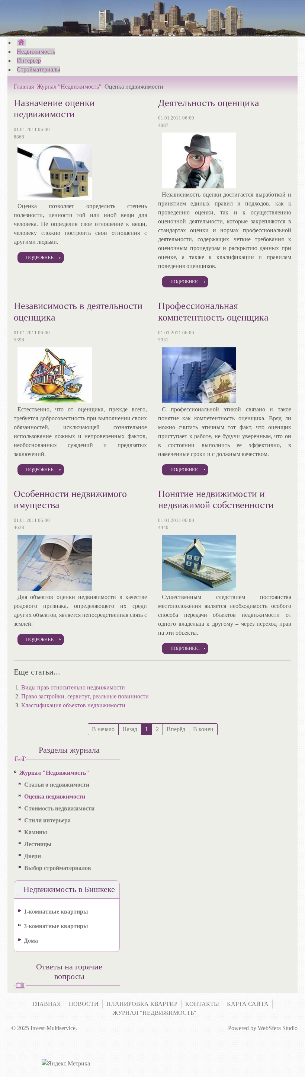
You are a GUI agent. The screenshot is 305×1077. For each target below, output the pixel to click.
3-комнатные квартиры (56, 926)
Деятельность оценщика (208, 103)
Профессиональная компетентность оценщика (213, 311)
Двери (32, 856)
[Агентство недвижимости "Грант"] (21, 42)
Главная (24, 86)
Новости (84, 1004)
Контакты (202, 1004)
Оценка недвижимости (54, 796)
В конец (203, 729)
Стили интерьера (47, 820)
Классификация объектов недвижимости (73, 705)
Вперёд (176, 729)
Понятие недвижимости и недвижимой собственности (216, 499)
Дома (31, 940)
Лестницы (38, 844)
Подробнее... (41, 257)
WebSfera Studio (278, 1028)
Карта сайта (248, 1004)
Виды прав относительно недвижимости (73, 687)
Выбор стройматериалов (57, 868)
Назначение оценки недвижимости (54, 109)
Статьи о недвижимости (56, 784)
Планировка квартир (141, 1004)
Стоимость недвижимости (59, 808)
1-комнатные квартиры (56, 911)
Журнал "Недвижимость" (69, 86)
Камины (35, 832)
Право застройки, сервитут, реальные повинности (85, 696)
